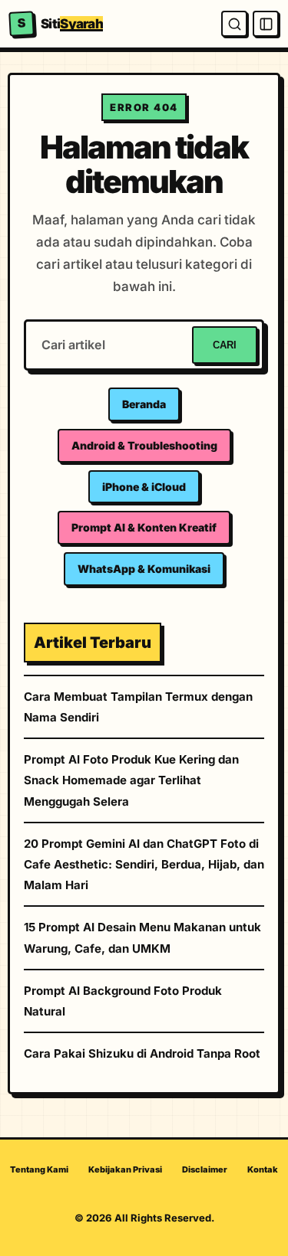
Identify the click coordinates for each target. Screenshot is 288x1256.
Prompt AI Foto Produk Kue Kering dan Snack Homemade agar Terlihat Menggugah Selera (131, 780)
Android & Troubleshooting (144, 445)
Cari (225, 345)
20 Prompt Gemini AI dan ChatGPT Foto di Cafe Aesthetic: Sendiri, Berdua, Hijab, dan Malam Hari (144, 864)
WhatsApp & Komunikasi (144, 568)
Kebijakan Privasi (125, 1169)
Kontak (262, 1169)
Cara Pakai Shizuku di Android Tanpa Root (142, 1053)
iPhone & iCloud (144, 486)
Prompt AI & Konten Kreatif (144, 527)
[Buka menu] (266, 24)
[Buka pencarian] (234, 24)
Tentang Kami (39, 1169)
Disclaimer (204, 1169)
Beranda (144, 403)
